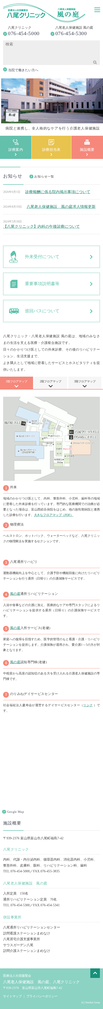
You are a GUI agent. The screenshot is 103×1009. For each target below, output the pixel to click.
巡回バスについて (42, 311)
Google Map (15, 812)
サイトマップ (12, 996)
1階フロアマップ (16, 381)
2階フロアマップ (50, 381)
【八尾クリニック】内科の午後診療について (41, 226)
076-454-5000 (24, 33)
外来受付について (42, 256)
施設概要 (87, 150)
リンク (88, 705)
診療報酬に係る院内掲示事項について (57, 192)
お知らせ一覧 (44, 176)
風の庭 (15, 594)
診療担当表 (51, 150)
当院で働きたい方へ (23, 70)
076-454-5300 (71, 33)
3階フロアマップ (85, 381)
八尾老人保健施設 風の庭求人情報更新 (61, 207)
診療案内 (15, 150)
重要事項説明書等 (42, 283)
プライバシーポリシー (41, 996)
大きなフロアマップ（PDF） (53, 515)
